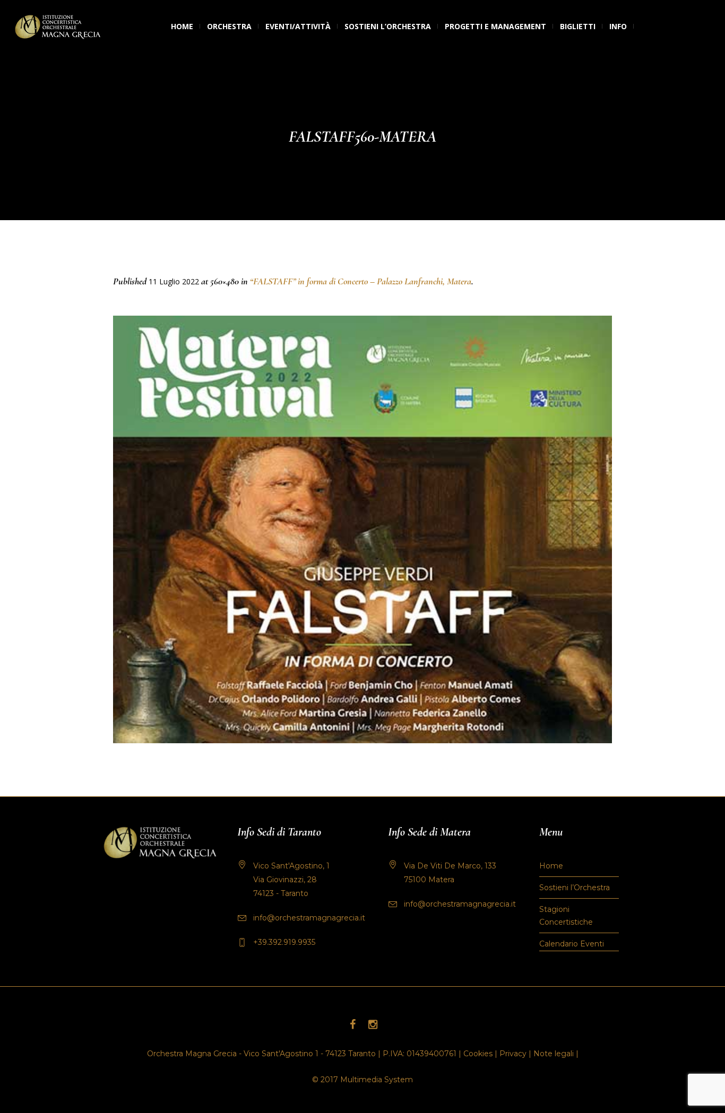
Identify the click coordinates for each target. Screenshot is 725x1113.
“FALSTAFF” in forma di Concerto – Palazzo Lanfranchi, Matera (360, 281)
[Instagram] (372, 1024)
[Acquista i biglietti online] (641, 26)
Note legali (553, 1053)
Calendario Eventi (571, 944)
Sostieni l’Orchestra (574, 887)
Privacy (513, 1053)
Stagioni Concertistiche (566, 916)
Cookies (478, 1053)
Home (551, 866)
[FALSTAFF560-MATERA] (362, 529)
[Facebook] (352, 1024)
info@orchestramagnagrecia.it (309, 918)
